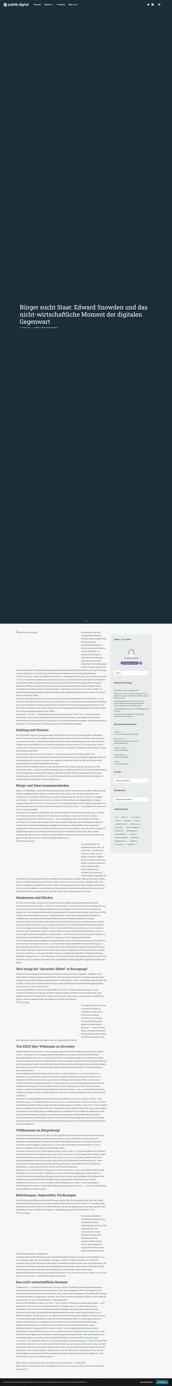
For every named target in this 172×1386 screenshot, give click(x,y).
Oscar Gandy (75, 1183)
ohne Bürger (74, 806)
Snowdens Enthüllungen (43, 754)
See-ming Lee (21, 1369)
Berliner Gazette (66, 1363)
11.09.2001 (30, 714)
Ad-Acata (61, 1102)
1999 (90, 1105)
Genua (137, 820)
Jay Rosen (63, 990)
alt (117, 817)
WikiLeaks (74, 1074)
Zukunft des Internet (84, 797)
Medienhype (119, 831)
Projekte (61, 4)
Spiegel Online (31, 956)
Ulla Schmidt (119, 844)
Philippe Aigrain (69, 1306)
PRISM (39, 906)
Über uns (72, 4)
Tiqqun (71, 1151)
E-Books (118, 820)
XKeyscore (63, 906)
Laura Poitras (74, 1366)
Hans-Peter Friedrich (79, 1203)
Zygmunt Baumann (74, 1186)
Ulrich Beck (84, 1210)
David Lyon (33, 1183)
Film (63, 1366)
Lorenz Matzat (22, 800)
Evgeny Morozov (65, 1157)
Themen (37, 4)
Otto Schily (69, 1170)
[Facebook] (153, 4)
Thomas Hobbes (89, 699)
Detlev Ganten (136, 817)
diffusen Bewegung (67, 1089)
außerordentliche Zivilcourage (83, 813)
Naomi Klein (78, 714)
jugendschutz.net (121, 824)
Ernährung (128, 820)
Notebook (133, 834)
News (38, 327)
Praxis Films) (86, 1366)
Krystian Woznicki (50, 327)
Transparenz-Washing (24, 953)
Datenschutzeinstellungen (146, 1382)
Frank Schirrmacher (35, 1173)
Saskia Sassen (47, 1145)
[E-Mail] (140, 663)
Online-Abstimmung (121, 837)
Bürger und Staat (46, 1303)
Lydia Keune (119, 827)
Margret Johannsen (133, 827)
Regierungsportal (121, 841)
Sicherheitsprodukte (53, 934)
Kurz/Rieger (34, 1186)
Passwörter (135, 837)
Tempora (49, 906)
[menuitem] (37, 4)
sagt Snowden (21, 987)
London (94, 1102)
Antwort (124, 817)
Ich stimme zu (162, 1382)
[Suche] (131, 673)
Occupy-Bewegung (23, 1102)
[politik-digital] (16, 4)
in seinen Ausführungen (53, 1058)
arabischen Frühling (88, 1099)
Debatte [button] (48, 4)
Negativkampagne (121, 834)
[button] (167, 4)
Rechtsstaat (48, 819)
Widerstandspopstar (79, 1341)
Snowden (133, 841)
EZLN (51, 1108)
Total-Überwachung (24, 676)
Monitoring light (132, 831)
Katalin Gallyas (135, 824)
